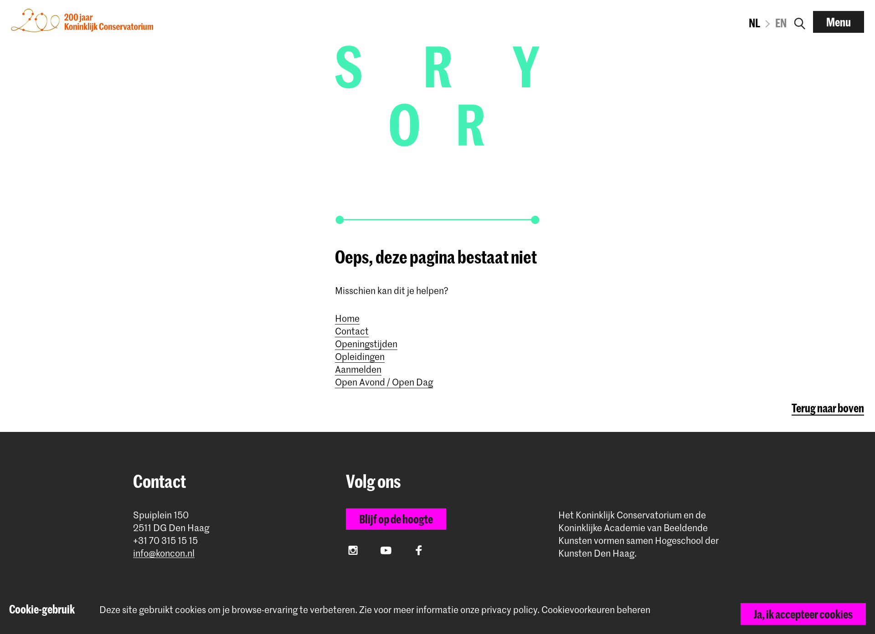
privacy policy (509, 609)
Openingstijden (366, 344)
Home (347, 318)
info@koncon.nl (164, 553)
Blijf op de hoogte (396, 519)
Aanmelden (358, 369)
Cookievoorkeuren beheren (595, 609)
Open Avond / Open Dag (384, 382)
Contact (352, 331)
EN (781, 23)
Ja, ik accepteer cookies (803, 614)
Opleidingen (360, 356)
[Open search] (800, 22)
